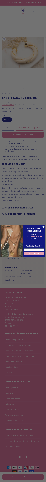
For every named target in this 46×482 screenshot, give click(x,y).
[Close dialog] (43, 227)
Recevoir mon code (34, 253)
